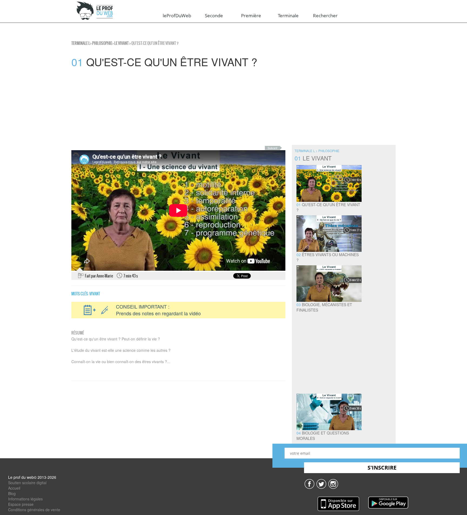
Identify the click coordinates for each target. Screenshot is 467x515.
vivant (94, 294)
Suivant (272, 148)
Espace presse (21, 504)
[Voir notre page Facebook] (309, 483)
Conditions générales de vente (34, 509)
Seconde (214, 15)
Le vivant (121, 43)
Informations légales (25, 498)
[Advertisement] (162, 107)
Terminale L (80, 43)
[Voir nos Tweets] (321, 483)
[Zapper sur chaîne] (333, 483)
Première (251, 15)
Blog (12, 493)
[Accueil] (95, 11)
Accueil (14, 488)
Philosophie (102, 43)
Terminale (288, 15)
